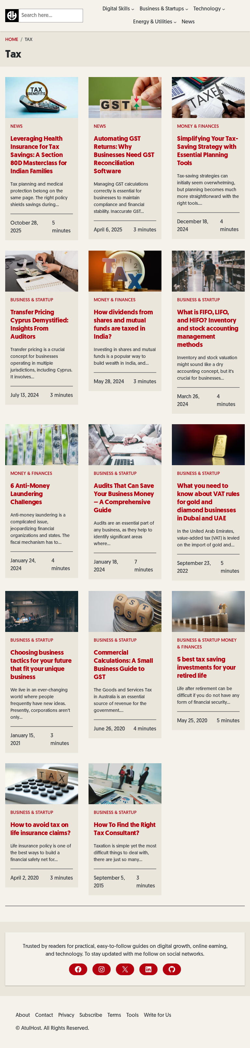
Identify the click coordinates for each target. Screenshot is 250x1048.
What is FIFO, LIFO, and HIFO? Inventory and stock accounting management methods (207, 328)
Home (11, 39)
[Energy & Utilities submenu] (175, 22)
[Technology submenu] (223, 9)
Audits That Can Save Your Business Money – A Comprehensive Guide (124, 498)
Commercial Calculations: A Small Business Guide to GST (123, 665)
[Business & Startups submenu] (186, 9)
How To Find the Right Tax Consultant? (125, 829)
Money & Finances (198, 126)
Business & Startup (31, 300)
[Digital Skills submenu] (132, 9)
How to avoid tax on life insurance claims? (40, 829)
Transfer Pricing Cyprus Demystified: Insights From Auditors (39, 324)
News (16, 126)
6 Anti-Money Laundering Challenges (30, 494)
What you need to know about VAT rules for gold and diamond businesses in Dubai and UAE (208, 502)
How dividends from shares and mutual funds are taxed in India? (123, 324)
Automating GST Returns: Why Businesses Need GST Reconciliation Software (124, 155)
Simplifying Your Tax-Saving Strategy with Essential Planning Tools (207, 151)
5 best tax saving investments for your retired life (206, 668)
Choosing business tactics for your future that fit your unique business (40, 665)
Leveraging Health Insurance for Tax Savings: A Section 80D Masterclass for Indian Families (38, 155)
